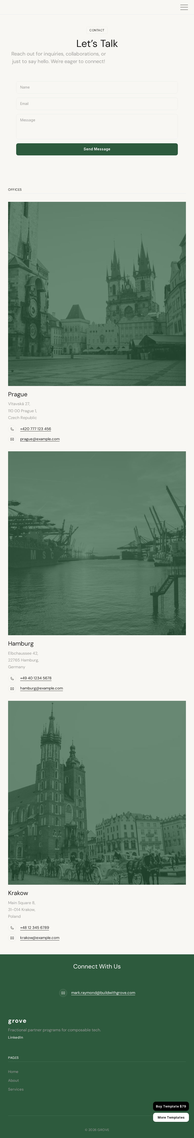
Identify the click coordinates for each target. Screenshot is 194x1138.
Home (13, 1071)
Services (16, 1089)
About (13, 1080)
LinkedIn (15, 1037)
